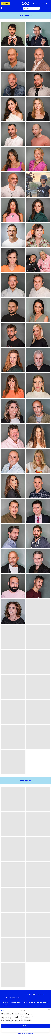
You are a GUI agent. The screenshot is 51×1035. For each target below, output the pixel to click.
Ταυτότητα (5, 1002)
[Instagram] (36, 3)
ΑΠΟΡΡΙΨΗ (25, 1030)
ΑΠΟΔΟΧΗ (25, 1025)
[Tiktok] (49, 3)
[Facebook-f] (33, 3)
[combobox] (31, 8)
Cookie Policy (20, 1033)
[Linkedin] (39, 3)
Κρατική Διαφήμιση (16, 1002)
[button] (49, 1010)
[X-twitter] (43, 3)
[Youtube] (46, 3)
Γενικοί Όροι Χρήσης (29, 1002)
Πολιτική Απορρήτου (28, 1033)
